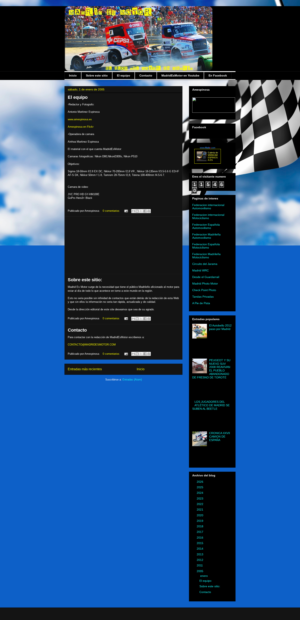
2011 (200, 565)
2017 (200, 531)
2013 (200, 554)
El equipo (123, 75)
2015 (200, 543)
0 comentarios (111, 210)
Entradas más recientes (85, 369)
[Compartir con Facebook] (145, 211)
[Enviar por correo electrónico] (133, 211)
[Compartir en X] (141, 211)
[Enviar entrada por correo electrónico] (126, 210)
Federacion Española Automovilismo (206, 226)
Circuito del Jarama (204, 264)
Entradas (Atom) (132, 379)
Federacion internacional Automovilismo (208, 206)
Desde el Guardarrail (205, 277)
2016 (200, 537)
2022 (200, 504)
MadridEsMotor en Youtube (180, 75)
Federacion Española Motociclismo (206, 246)
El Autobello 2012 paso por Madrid (220, 327)
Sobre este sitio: (85, 279)
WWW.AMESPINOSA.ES (213, 157)
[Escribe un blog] (137, 211)
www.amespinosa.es (80, 119)
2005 (200, 571)
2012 (200, 559)
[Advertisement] (123, 245)
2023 (200, 498)
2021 (200, 509)
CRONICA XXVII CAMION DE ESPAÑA (219, 436)
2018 (200, 526)
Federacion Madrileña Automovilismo (206, 236)
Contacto (145, 75)
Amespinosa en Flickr (80, 126)
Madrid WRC (200, 270)
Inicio (73, 75)
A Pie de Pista (201, 303)
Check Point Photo (204, 290)
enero (204, 575)
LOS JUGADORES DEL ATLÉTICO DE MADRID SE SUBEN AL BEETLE (211, 405)
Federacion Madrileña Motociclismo (206, 255)
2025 (200, 487)
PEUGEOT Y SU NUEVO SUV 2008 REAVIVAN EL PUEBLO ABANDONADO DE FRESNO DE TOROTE (211, 369)
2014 (200, 548)
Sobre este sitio (97, 75)
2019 (200, 520)
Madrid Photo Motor (205, 283)
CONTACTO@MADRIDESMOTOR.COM (92, 344)
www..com (207, 147)
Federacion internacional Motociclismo (208, 216)
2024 (200, 492)
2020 (200, 515)
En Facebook (218, 75)
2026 (200, 481)
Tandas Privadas (203, 296)
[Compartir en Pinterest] (149, 211)
